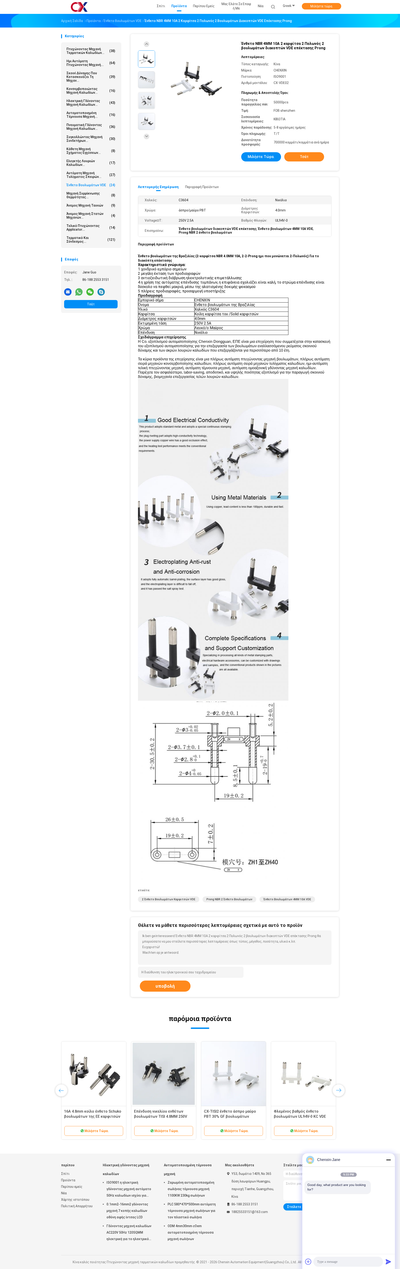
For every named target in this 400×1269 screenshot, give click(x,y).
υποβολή (165, 986)
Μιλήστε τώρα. (321, 6)
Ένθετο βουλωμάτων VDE (90, 185)
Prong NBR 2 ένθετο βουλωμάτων (229, 899)
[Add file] (308, 1262)
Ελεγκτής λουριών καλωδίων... (90, 163)
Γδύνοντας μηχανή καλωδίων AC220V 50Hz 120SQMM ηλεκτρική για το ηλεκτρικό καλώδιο (128, 1233)
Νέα (64, 1193)
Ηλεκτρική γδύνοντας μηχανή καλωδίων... (90, 102)
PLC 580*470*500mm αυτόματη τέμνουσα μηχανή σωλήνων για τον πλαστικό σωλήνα (192, 1210)
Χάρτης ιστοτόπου (75, 1199)
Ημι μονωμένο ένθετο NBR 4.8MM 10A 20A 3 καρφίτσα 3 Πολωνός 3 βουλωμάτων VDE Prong (233, 1116)
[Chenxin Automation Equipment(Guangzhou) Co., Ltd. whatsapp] (79, 291)
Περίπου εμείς (71, 1187)
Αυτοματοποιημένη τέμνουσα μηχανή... (90, 114)
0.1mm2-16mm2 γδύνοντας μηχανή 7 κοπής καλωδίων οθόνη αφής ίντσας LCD (127, 1210)
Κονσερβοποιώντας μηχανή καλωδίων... (90, 90)
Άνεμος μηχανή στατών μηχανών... (90, 215)
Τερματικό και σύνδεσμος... (90, 239)
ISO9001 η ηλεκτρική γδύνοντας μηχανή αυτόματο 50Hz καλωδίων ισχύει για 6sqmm (128, 1190)
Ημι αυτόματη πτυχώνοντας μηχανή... (90, 63)
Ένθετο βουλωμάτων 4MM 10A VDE (287, 899)
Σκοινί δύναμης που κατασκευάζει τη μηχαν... (90, 76)
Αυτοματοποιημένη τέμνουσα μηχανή (188, 1169)
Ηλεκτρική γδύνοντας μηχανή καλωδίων (126, 1169)
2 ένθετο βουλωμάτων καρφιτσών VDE (168, 899)
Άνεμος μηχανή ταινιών (90, 205)
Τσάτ (91, 304)
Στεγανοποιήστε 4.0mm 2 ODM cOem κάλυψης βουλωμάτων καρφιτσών (161, 1116)
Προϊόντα (68, 1180)
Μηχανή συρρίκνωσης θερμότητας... (90, 195)
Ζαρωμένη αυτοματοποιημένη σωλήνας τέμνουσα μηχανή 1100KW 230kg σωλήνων (191, 1189)
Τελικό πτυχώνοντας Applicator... (90, 227)
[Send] (388, 1262)
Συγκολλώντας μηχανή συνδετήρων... (90, 138)
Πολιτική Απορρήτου (77, 1206)
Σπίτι (65, 1174)
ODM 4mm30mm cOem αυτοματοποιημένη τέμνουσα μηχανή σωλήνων (191, 1232)
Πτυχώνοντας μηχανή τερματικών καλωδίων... (90, 51)
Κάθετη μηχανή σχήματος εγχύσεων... (90, 151)
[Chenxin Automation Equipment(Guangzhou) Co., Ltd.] (79, 6)
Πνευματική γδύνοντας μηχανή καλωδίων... (90, 126)
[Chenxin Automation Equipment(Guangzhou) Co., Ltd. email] (68, 291)
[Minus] (388, 1160)
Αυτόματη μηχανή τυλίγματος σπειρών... (90, 175)
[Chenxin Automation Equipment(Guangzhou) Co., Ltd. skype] (101, 291)
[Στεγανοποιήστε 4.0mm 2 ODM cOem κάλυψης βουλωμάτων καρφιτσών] (163, 1073)
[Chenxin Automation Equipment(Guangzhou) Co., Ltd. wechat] (90, 291)
